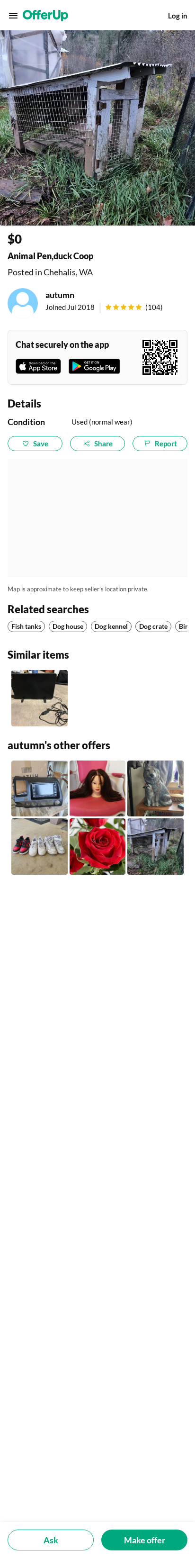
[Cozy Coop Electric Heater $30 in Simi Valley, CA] (39, 698)
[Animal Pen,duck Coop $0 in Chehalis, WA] (155, 846)
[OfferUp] (45, 15)
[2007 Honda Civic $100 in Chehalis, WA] (39, 789)
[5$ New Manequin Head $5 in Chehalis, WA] (98, 789)
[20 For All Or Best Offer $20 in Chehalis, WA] (39, 846)
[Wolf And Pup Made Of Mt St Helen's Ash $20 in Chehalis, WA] (155, 789)
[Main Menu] (13, 15)
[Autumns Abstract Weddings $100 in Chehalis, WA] (98, 846)
